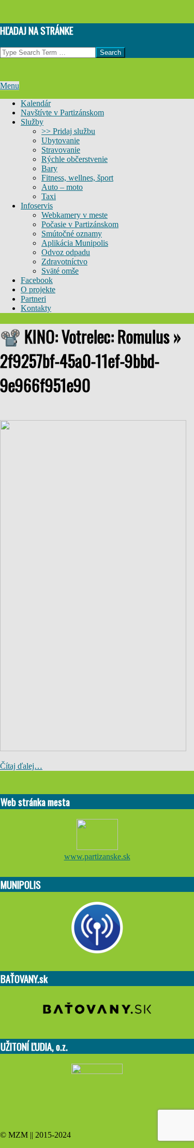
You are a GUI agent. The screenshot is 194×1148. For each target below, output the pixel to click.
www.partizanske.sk (97, 856)
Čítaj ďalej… (21, 766)
